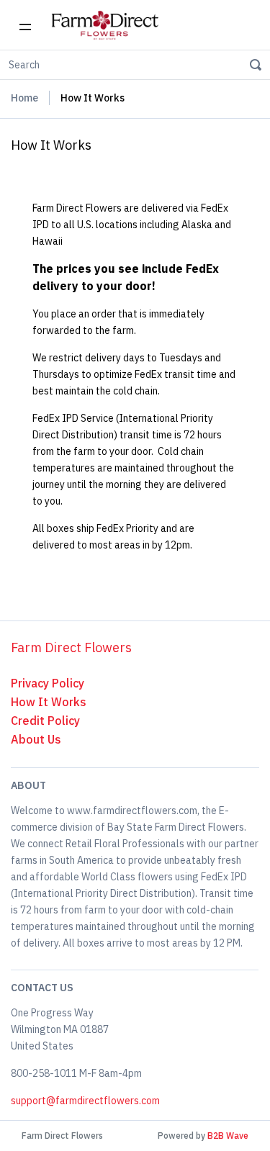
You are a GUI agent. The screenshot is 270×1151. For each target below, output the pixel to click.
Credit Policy (45, 720)
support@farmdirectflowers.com (85, 1100)
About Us (36, 739)
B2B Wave (227, 1135)
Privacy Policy (47, 683)
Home (24, 97)
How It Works (48, 702)
